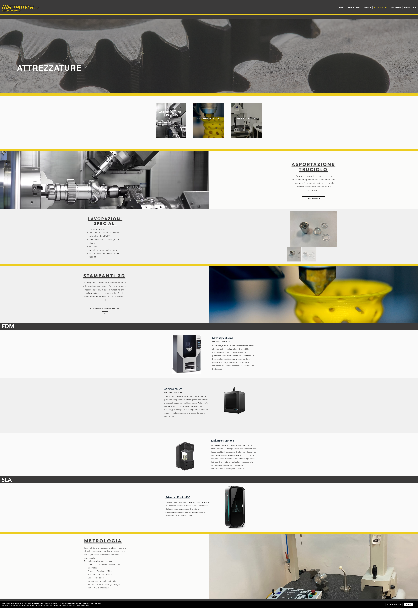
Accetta (408, 604)
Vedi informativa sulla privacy (79, 605)
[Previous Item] (290, 229)
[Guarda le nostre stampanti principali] (105, 313)
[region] (171, 120)
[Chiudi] (415, 604)
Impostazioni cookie (394, 604)
